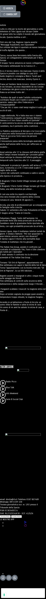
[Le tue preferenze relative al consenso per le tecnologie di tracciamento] (4, 595)
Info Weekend (12, 393)
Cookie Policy (16, 516)
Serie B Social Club (14, 399)
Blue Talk (10, 387)
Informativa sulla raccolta (14, 596)
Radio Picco (11, 381)
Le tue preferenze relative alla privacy (20, 591)
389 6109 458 (15, 502)
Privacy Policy (5, 516)
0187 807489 (32, 499)
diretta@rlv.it (11, 499)
